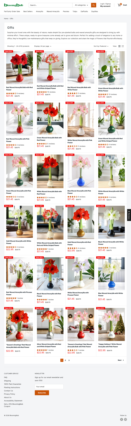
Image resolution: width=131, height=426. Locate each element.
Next (119, 360)
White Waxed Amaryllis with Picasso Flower (78, 294)
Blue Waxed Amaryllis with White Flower (110, 294)
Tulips (75, 11)
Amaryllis (39, 11)
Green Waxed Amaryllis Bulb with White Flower (110, 89)
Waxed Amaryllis (53, 11)
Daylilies (94, 11)
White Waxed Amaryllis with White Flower (111, 192)
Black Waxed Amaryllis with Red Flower (49, 295)
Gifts (11, 18)
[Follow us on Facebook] (121, 419)
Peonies (66, 11)
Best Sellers (27, 11)
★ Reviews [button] (129, 215)
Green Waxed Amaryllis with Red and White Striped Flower (110, 140)
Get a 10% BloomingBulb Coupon (13, 405)
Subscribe (42, 393)
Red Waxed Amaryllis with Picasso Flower (19, 293)
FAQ (5, 377)
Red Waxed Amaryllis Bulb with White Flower (79, 88)
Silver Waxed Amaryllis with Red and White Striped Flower (49, 345)
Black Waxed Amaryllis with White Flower (111, 243)
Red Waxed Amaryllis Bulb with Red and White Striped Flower (50, 87)
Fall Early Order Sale (12, 11)
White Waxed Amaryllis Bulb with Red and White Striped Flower (49, 244)
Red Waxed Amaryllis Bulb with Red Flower (19, 88)
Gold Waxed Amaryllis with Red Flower (79, 243)
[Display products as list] (123, 46)
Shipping (7, 381)
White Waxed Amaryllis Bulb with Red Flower (49, 192)
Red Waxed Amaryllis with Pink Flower (17, 140)
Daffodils (84, 11)
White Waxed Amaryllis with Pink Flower (80, 141)
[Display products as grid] (119, 46)
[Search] (93, 5)
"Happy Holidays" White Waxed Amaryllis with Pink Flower (110, 345)
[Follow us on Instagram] (125, 419)
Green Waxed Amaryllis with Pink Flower (18, 192)
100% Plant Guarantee (12, 384)
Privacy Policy (9, 394)
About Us (7, 397)
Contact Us (8, 391)
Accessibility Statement (13, 401)
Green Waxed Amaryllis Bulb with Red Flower (49, 139)
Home (6, 18)
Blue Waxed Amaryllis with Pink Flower (79, 192)
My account (105, 6)
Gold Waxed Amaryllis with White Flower (18, 242)
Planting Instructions (12, 387)
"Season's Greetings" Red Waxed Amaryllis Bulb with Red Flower (18, 346)
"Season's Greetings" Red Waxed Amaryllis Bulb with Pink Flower (80, 345)
